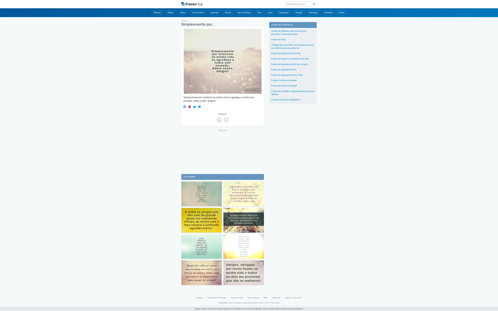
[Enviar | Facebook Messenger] (199, 107)
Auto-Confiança (244, 13)
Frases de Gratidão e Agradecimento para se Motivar (292, 93)
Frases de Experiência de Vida (285, 53)
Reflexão (157, 13)
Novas (341, 13)
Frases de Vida (278, 39)
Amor (259, 13)
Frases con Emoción (293, 298)
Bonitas (228, 13)
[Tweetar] (194, 107)
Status (182, 13)
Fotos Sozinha (198, 13)
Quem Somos (253, 298)
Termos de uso (237, 298)
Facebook (276, 298)
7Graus (276, 303)
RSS (265, 298)
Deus (270, 13)
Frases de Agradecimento (283, 69)
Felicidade (328, 13)
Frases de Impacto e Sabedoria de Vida (290, 59)
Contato (199, 298)
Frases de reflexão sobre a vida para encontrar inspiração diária (288, 32)
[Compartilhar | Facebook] (185, 107)
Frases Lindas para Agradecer (285, 99)
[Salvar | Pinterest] (190, 107)
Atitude (171, 13)
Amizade (298, 13)
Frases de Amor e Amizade (284, 86)
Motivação (313, 13)
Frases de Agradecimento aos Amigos (289, 64)
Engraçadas (284, 13)
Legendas (214, 13)
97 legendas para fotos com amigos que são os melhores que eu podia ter (292, 46)
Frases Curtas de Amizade (284, 80)
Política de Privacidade (217, 298)
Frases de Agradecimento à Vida (287, 75)
